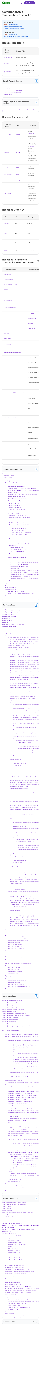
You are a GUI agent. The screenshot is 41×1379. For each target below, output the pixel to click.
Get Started (29, 3)
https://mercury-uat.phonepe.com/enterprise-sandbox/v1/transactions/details (14, 26)
